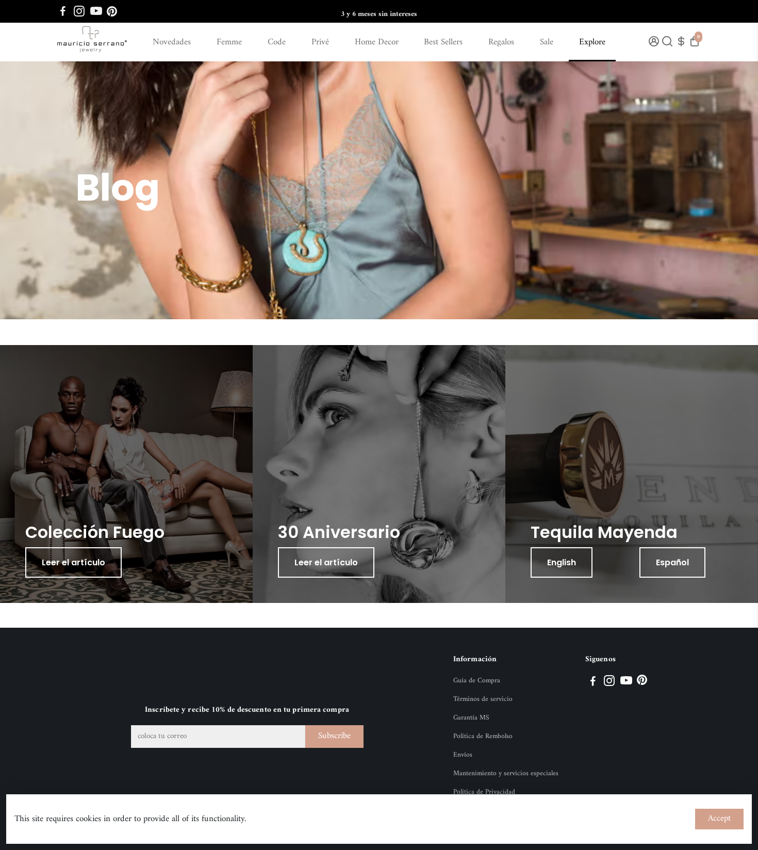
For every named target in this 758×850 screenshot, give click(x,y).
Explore (592, 42)
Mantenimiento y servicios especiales (505, 773)
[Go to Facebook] (63, 11)
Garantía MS (471, 718)
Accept (719, 818)
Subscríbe (334, 736)
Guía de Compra (476, 681)
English (561, 562)
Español (672, 562)
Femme (229, 42)
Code (277, 42)
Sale (546, 42)
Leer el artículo (73, 562)
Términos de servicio (483, 699)
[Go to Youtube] (96, 11)
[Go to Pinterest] (112, 11)
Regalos (501, 42)
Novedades (172, 42)
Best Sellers (443, 42)
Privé (320, 42)
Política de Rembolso (483, 736)
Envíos (462, 755)
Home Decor (377, 42)
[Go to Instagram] (79, 11)
